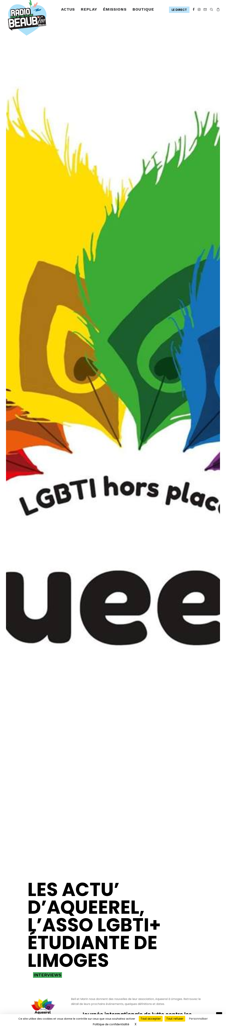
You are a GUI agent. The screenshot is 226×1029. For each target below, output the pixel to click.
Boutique (143, 9)
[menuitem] (68, 9)
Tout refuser (174, 1019)
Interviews (47, 975)
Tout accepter (151, 1019)
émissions (115, 9)
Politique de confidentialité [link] (111, 1024)
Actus (68, 9)
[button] (180, 9)
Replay (89, 9)
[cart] (217, 9)
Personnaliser (198, 1019)
